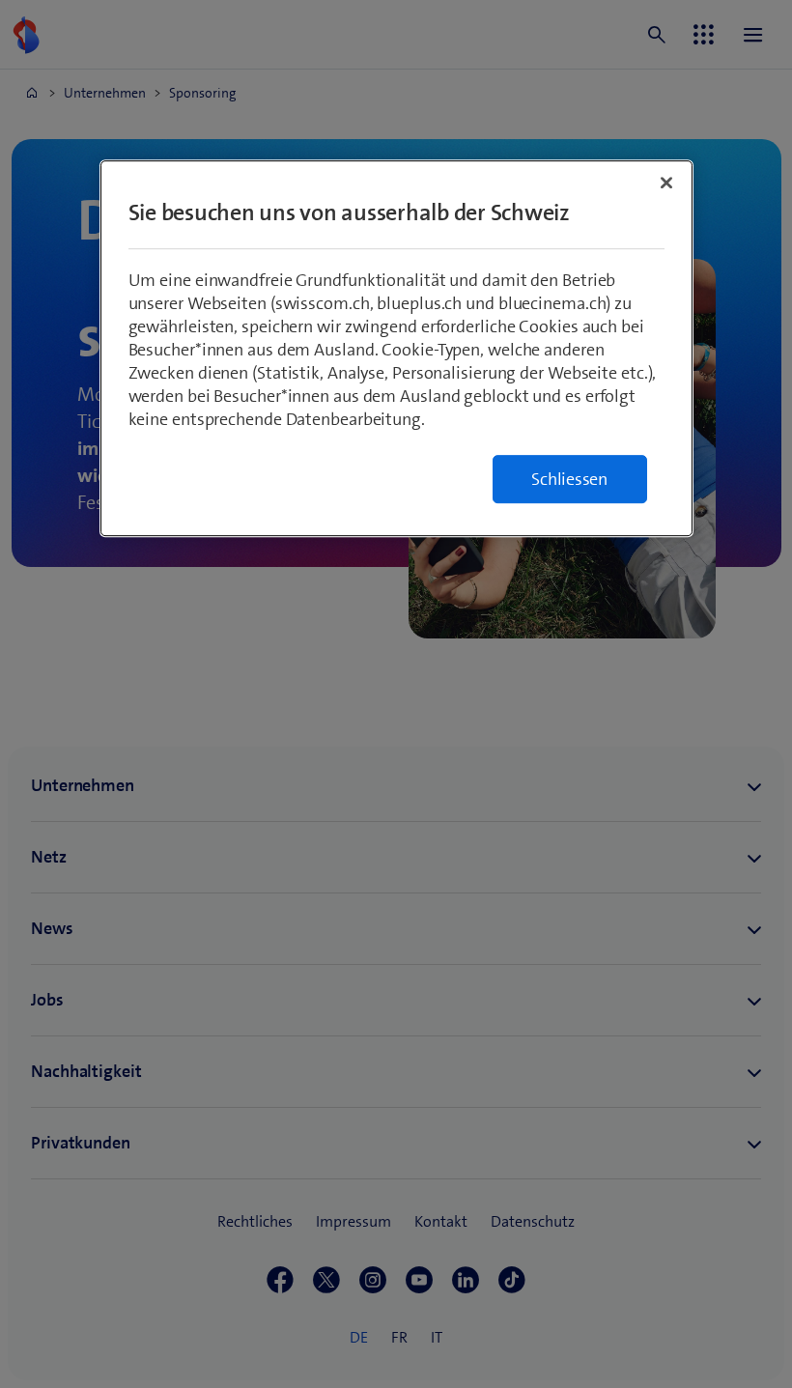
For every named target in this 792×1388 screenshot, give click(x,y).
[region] (396, 348)
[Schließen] (666, 182)
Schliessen (569, 479)
